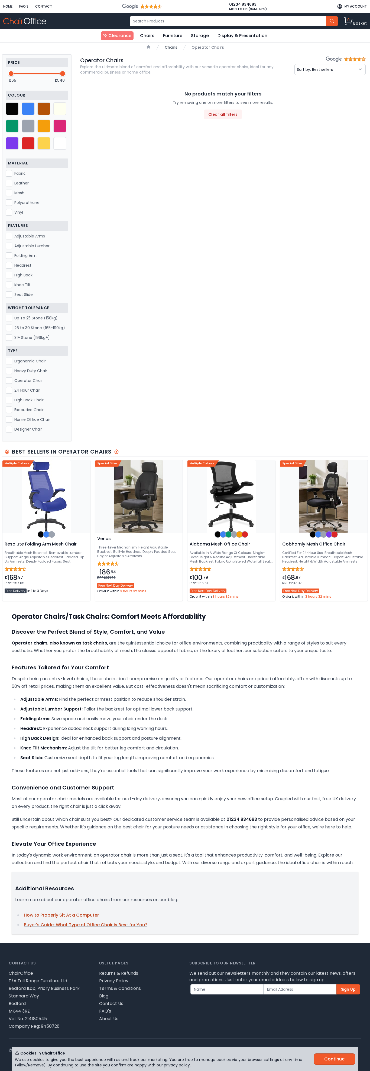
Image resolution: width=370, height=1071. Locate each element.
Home (7, 6)
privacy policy (177, 1065)
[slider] (11, 74)
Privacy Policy (113, 981)
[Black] (12, 108)
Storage (200, 35)
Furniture (172, 35)
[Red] (28, 143)
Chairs (147, 35)
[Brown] (43, 108)
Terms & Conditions (120, 988)
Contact (43, 6)
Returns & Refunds (118, 973)
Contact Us (111, 1003)
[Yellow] (43, 143)
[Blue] (28, 108)
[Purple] (12, 143)
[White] (59, 143)
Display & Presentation (242, 35)
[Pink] (59, 126)
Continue (334, 1059)
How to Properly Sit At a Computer (61, 915)
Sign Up (348, 989)
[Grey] (28, 126)
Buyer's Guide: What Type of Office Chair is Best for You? (85, 925)
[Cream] (59, 108)
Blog (103, 996)
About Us (108, 1019)
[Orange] (43, 126)
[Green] (12, 126)
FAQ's (23, 6)
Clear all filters (223, 114)
